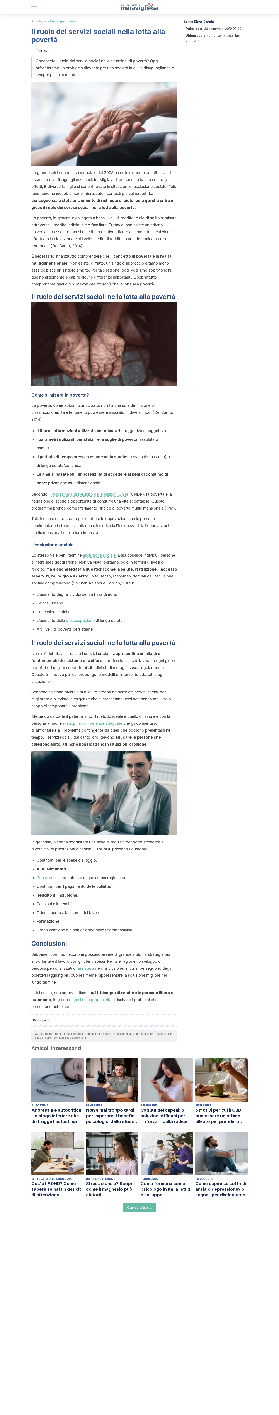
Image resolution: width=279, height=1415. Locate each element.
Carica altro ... (139, 1207)
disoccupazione (80, 620)
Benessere (94, 1105)
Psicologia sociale (62, 21)
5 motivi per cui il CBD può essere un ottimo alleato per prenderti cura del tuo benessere (219, 1116)
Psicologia (38, 21)
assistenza (87, 968)
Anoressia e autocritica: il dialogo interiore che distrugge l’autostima (57, 1116)
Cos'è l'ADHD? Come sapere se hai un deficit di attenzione (56, 1189)
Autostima (40, 1105)
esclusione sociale (99, 555)
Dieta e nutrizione (100, 1178)
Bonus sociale (49, 877)
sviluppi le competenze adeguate (92, 723)
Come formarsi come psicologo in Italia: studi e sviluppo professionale (166, 1189)
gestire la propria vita (92, 999)
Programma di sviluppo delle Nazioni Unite (89, 494)
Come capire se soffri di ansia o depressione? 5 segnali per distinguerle (220, 1189)
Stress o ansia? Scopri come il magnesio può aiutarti (110, 1189)
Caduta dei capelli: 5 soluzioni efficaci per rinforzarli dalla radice (164, 1116)
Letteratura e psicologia (51, 1178)
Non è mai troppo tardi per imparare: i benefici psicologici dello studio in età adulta (111, 1116)
